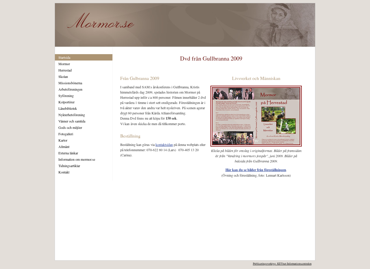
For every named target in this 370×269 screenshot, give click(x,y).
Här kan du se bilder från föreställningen (255, 169)
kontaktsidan (164, 144)
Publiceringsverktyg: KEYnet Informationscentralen (282, 264)
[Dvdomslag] (256, 146)
